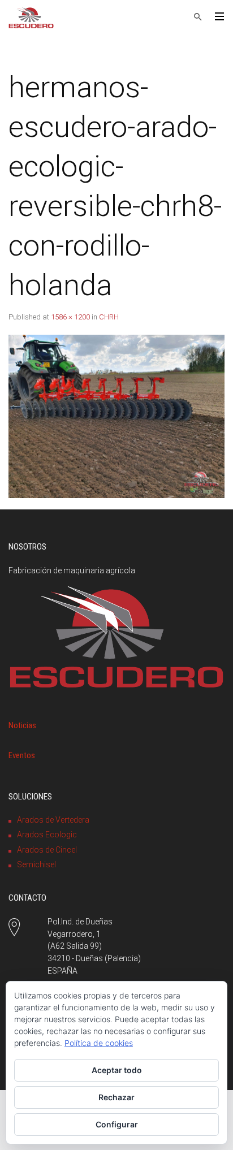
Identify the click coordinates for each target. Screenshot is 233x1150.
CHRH (109, 317)
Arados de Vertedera (53, 819)
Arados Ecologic (47, 834)
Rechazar (116, 1097)
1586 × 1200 (70, 317)
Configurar (117, 1124)
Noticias (22, 725)
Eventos (21, 755)
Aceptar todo (117, 1070)
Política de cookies (98, 1043)
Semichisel (36, 864)
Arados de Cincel (47, 849)
